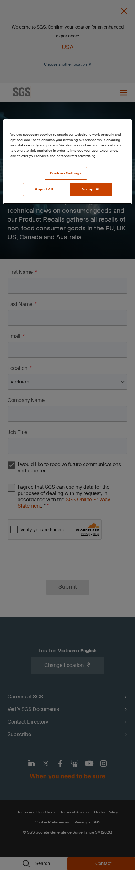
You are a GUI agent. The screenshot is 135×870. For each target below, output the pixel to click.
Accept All (91, 189)
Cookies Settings (66, 173)
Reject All (44, 189)
